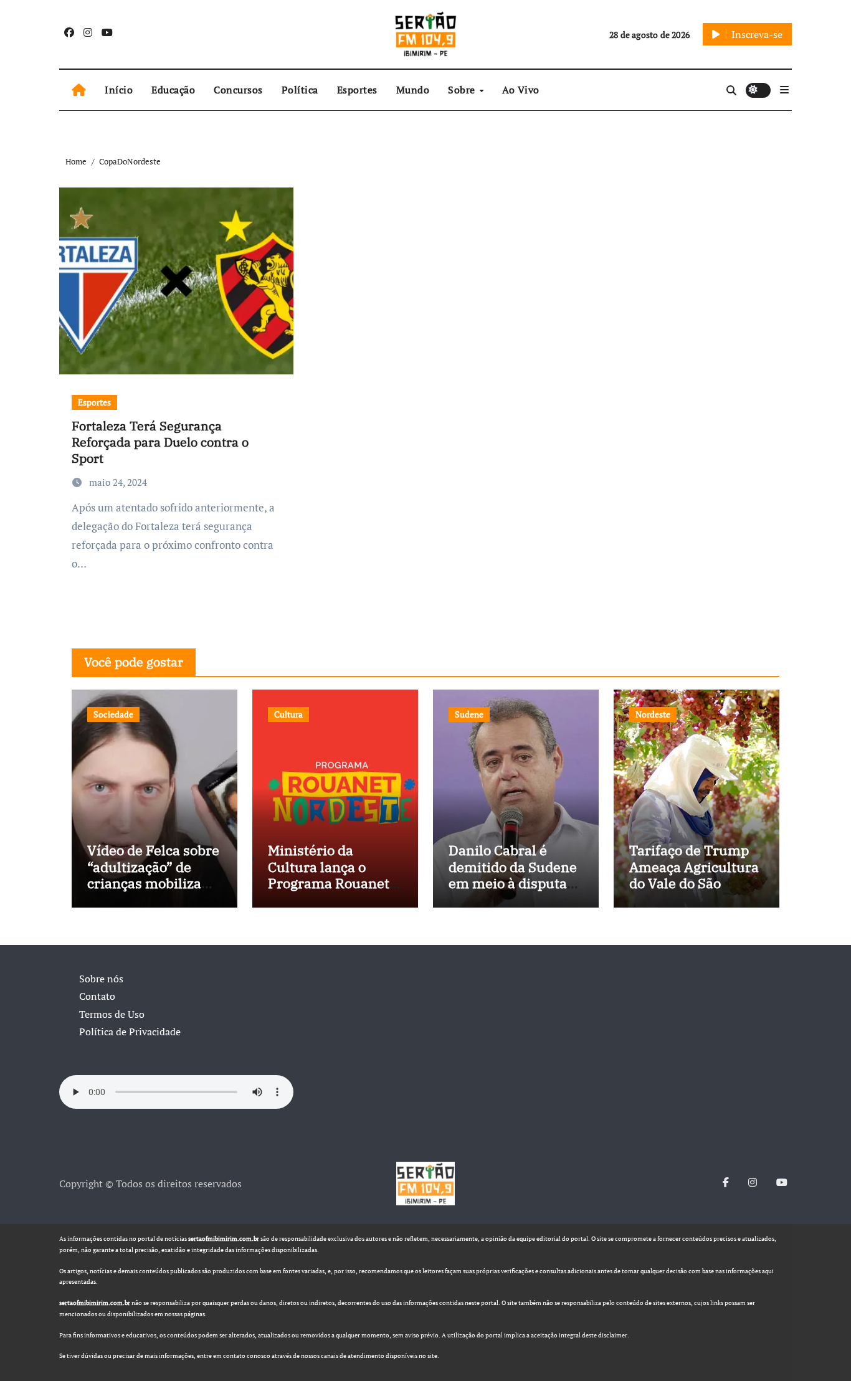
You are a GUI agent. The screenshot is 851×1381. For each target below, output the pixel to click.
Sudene (469, 714)
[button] (784, 89)
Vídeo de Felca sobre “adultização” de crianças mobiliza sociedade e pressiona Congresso (154, 883)
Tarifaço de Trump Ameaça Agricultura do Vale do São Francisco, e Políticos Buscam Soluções (694, 891)
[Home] (78, 90)
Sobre (463, 90)
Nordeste (652, 714)
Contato (97, 996)
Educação (173, 90)
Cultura (288, 714)
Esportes (357, 90)
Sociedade (113, 714)
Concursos (238, 90)
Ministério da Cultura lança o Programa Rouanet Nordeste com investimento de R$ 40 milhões (330, 891)
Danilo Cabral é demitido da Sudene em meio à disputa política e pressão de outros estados (514, 883)
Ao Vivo (521, 90)
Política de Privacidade (130, 1031)
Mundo (413, 90)
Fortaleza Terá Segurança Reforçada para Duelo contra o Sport (160, 442)
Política (300, 90)
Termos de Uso (112, 1014)
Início (119, 90)
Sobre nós (101, 978)
